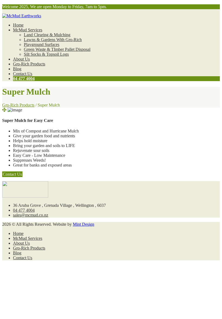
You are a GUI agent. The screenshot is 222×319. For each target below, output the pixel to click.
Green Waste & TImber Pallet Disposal (57, 49)
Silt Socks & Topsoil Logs (46, 54)
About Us (21, 59)
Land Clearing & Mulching (47, 34)
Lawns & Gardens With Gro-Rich (53, 39)
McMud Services (27, 30)
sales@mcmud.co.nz (30, 215)
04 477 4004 (24, 78)
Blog (17, 69)
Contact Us (22, 73)
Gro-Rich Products (29, 64)
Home (18, 25)
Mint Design (83, 224)
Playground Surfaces (41, 44)
